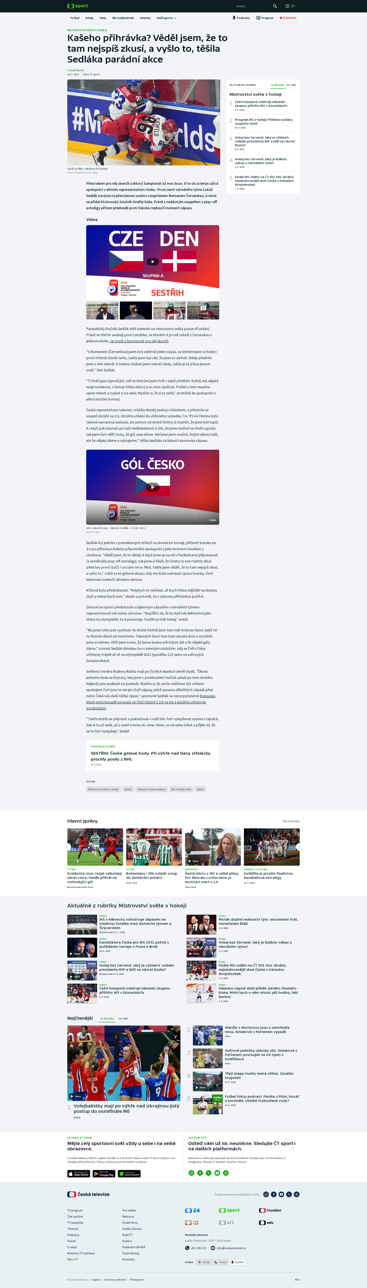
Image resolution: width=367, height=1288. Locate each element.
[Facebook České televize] (274, 1194)
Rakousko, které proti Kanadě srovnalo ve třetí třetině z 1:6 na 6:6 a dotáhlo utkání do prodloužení (151, 701)
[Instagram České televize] (266, 1194)
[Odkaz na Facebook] (200, 1173)
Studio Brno (130, 1222)
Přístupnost (137, 1279)
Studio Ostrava (132, 1229)
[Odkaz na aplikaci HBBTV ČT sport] (129, 1174)
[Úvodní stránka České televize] (88, 1194)
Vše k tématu (291, 821)
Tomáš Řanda (75, 70)
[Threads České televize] (297, 1194)
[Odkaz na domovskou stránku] (83, 6)
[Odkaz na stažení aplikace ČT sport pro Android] (104, 1174)
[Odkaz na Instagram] (191, 1173)
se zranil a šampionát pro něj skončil (139, 340)
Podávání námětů (133, 1247)
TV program (75, 1210)
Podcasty (73, 1235)
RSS (297, 1279)
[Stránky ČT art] (226, 1224)
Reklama (128, 1216)
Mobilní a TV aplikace (81, 1253)
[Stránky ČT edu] (266, 1224)
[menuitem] (74, 17)
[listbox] (220, 1262)
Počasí (71, 1241)
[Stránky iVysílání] (270, 1212)
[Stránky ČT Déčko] (192, 1224)
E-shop (72, 1247)
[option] (204, 1262)
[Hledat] (275, 6)
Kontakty (128, 1259)
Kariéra (127, 1241)
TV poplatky (75, 1222)
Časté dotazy (130, 1253)
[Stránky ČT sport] (229, 1212)
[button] (152, 487)
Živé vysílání (75, 1216)
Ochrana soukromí (115, 1279)
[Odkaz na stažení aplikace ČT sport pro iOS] (78, 1174)
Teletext (73, 1229)
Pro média (129, 1210)
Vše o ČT (72, 1259)
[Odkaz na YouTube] (217, 1173)
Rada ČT (127, 1235)
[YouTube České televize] (281, 1194)
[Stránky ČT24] (192, 1212)
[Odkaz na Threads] (226, 1173)
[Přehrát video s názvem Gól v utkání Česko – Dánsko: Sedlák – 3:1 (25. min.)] (153, 487)
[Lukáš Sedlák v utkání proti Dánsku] (143, 122)
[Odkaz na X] (208, 1173)
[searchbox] (253, 6)
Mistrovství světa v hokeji (87, 30)
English (96, 1279)
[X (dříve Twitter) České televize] (289, 1194)
